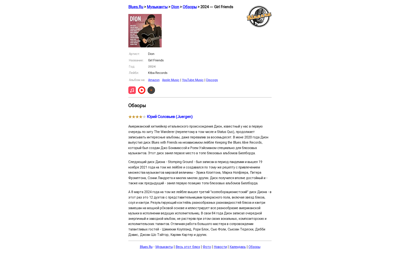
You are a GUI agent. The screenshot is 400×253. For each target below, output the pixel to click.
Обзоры (190, 7)
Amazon (154, 80)
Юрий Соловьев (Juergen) (170, 116)
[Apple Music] (132, 91)
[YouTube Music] (141, 91)
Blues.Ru (135, 7)
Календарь (238, 247)
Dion (175, 7)
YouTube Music (193, 80)
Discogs (212, 80)
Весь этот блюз (188, 247)
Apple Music (170, 80)
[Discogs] (151, 91)
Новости (220, 247)
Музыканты (157, 7)
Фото (207, 247)
